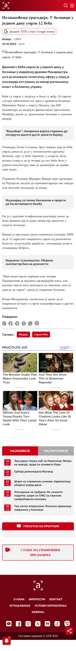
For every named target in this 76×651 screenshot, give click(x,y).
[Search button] (66, 5)
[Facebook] (18, 623)
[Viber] (67, 624)
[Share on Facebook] (10, 323)
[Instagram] (28, 623)
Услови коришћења (51, 605)
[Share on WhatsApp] (30, 323)
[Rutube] (47, 623)
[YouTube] (8, 623)
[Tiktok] (57, 623)
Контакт (56, 599)
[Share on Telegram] (17, 323)
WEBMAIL (38, 612)
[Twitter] (37, 623)
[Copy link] (4, 323)
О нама (19, 599)
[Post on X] (24, 323)
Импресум (37, 599)
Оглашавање (20, 605)
